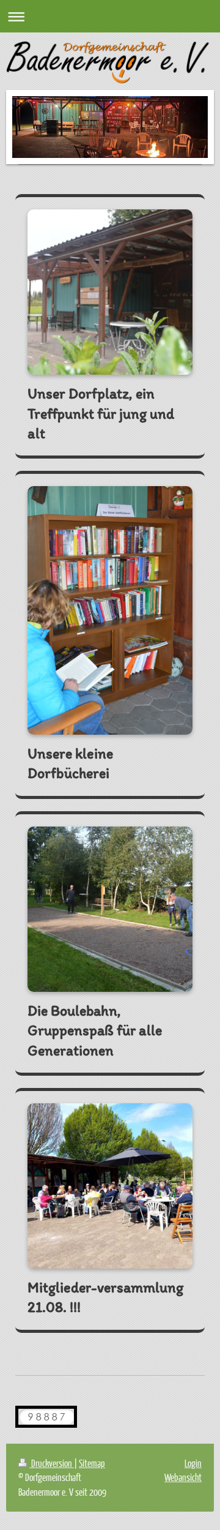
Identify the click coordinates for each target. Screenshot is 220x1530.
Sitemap (92, 1463)
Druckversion (51, 1463)
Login (193, 1463)
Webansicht (183, 1477)
